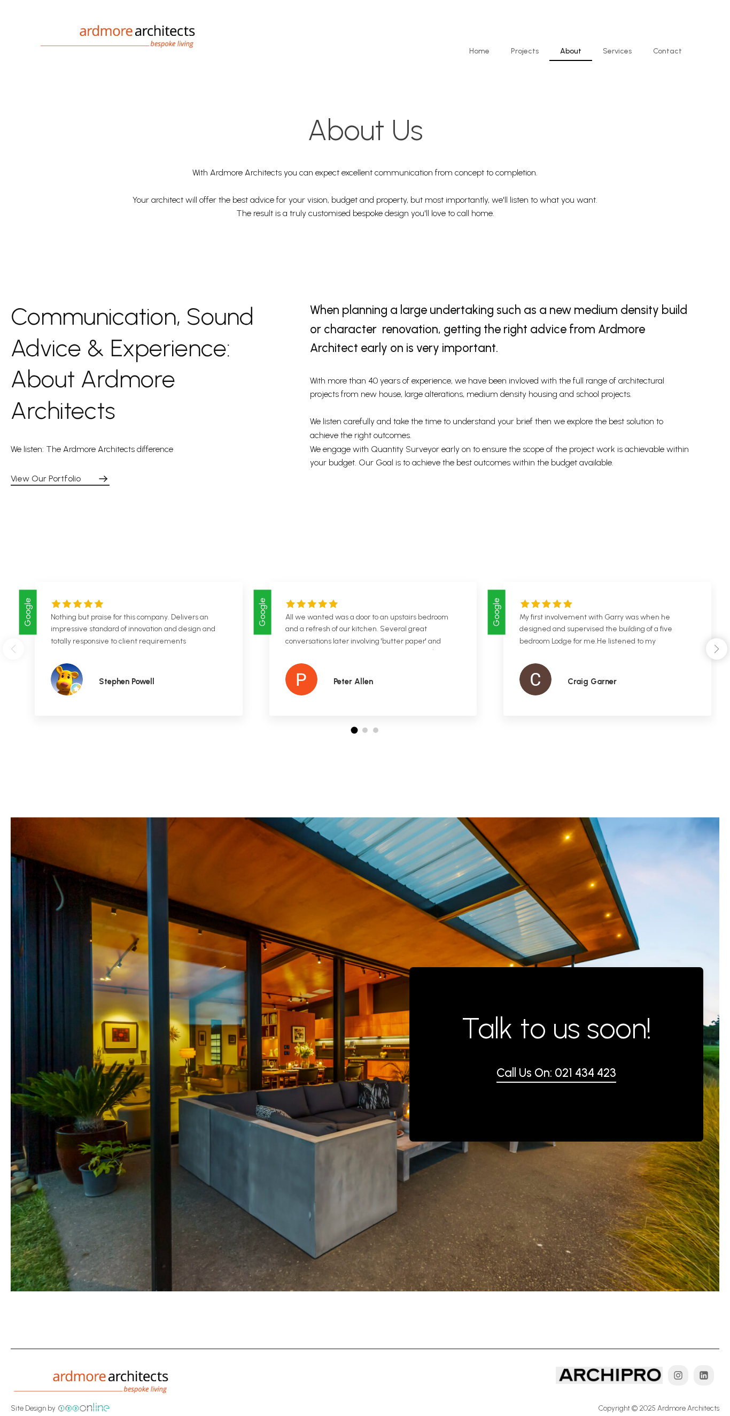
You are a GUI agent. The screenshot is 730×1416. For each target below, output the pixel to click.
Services (617, 51)
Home (479, 51)
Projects (525, 51)
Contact (667, 51)
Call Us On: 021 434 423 (556, 1073)
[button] (716, 649)
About (570, 51)
